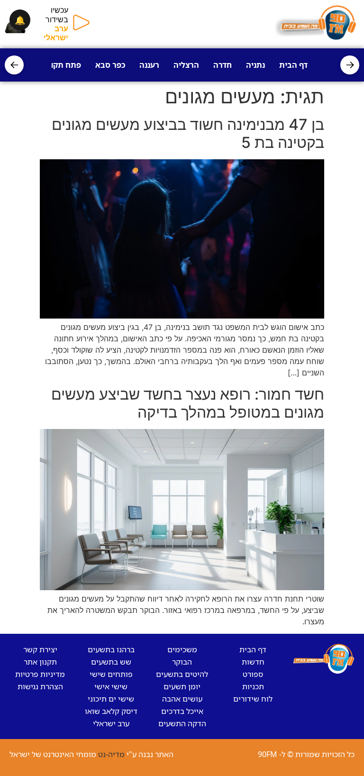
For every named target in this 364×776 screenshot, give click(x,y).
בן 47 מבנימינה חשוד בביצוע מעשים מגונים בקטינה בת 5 (188, 133)
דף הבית (293, 65)
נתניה (255, 65)
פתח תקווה (62, 65)
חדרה (222, 65)
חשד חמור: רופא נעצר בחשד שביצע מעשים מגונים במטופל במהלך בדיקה (187, 403)
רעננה (149, 65)
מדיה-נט (111, 754)
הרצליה (186, 65)
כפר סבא (110, 65)
